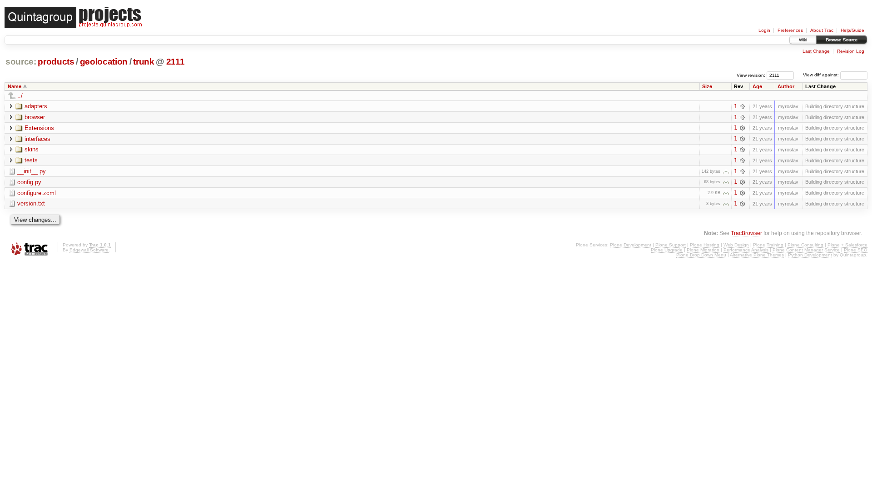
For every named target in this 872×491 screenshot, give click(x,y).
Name (14, 86)
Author (786, 86)
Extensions (39, 128)
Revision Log (850, 51)
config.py (29, 182)
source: (20, 61)
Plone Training (768, 244)
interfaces (37, 138)
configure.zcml (36, 193)
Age (757, 86)
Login (764, 30)
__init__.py (31, 171)
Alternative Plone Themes (757, 254)
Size (707, 86)
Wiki (803, 39)
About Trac (821, 30)
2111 (175, 61)
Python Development (810, 254)
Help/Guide (852, 30)
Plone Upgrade (667, 249)
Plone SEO (855, 249)
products (56, 61)
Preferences (790, 30)
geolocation (104, 61)
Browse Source (841, 39)
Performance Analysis (745, 249)
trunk (143, 61)
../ (20, 95)
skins (32, 149)
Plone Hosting (704, 244)
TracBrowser (746, 233)
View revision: (751, 74)
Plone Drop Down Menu (701, 254)
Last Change (816, 51)
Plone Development (630, 244)
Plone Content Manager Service (806, 249)
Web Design (736, 244)
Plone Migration (703, 249)
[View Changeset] (742, 106)
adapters (36, 106)
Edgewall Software (89, 249)
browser (35, 117)
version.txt (31, 203)
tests (31, 160)
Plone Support (670, 244)
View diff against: (821, 74)
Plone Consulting (805, 244)
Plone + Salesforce (847, 244)
